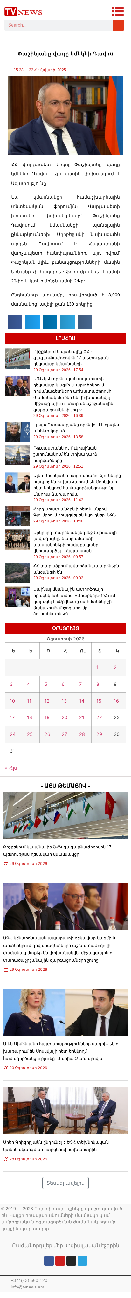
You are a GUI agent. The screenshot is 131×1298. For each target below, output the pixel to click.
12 (47, 701)
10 (12, 701)
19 (47, 717)
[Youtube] (60, 1261)
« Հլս (11, 768)
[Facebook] (49, 1261)
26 (47, 734)
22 (99, 717)
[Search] (118, 25)
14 (81, 701)
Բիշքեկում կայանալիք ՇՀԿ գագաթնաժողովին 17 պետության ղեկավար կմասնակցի (71, 357)
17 (12, 717)
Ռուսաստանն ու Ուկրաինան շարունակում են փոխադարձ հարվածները (65, 454)
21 (81, 717)
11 (29, 701)
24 (13, 734)
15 (98, 701)
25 (30, 734)
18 (29, 717)
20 (64, 717)
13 (64, 701)
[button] (15, 322)
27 (64, 734)
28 (82, 734)
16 (116, 701)
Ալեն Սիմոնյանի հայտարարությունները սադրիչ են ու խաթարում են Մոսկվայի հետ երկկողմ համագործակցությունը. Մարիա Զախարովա (61, 1051)
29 (99, 734)
